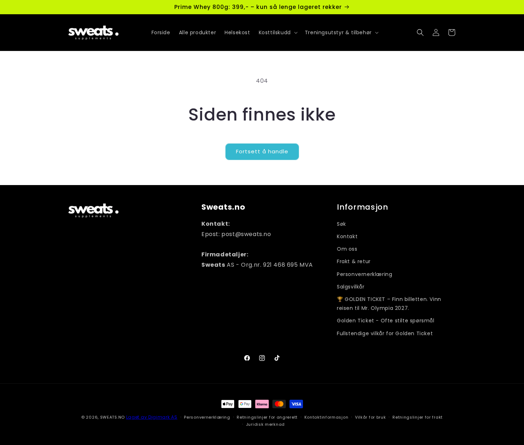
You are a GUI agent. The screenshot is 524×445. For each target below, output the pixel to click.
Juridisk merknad (265, 424)
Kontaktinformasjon (326, 417)
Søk (341, 223)
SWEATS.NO (112, 417)
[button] (277, 32)
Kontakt (347, 236)
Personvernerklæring (364, 274)
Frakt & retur (354, 261)
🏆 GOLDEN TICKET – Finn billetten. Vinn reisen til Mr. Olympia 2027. (389, 304)
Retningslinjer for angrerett (267, 417)
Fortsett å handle (262, 151)
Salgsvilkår (351, 286)
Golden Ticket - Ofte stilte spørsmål (386, 320)
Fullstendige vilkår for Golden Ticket (385, 333)
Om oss (347, 248)
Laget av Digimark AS (152, 417)
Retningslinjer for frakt (417, 417)
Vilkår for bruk (370, 417)
